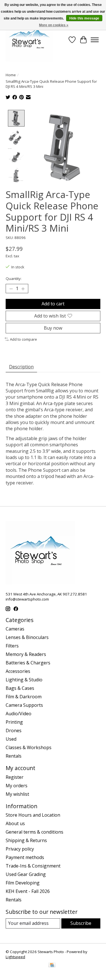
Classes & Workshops (28, 747)
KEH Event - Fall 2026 (28, 891)
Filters (12, 646)
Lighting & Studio (24, 680)
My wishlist (17, 794)
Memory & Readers (26, 654)
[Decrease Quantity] (11, 288)
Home (11, 74)
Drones (13, 730)
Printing (14, 722)
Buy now (53, 328)
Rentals (13, 756)
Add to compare (23, 339)
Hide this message (84, 18)
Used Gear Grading (26, 874)
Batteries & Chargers (28, 663)
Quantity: (13, 278)
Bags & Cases (20, 688)
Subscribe (80, 923)
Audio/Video (18, 713)
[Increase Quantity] (23, 288)
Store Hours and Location (33, 815)
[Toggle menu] (94, 39)
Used (11, 739)
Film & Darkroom (24, 696)
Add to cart (53, 304)
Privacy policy (20, 849)
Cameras (15, 629)
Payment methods (25, 857)
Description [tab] (21, 367)
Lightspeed (15, 956)
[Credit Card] (51, 965)
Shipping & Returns (26, 840)
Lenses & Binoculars (27, 637)
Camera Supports (24, 705)
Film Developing (23, 883)
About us (15, 823)
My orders (16, 785)
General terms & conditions (34, 832)
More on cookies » (53, 25)
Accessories (18, 671)
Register (14, 777)
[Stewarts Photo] (29, 40)
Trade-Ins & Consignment (33, 866)
